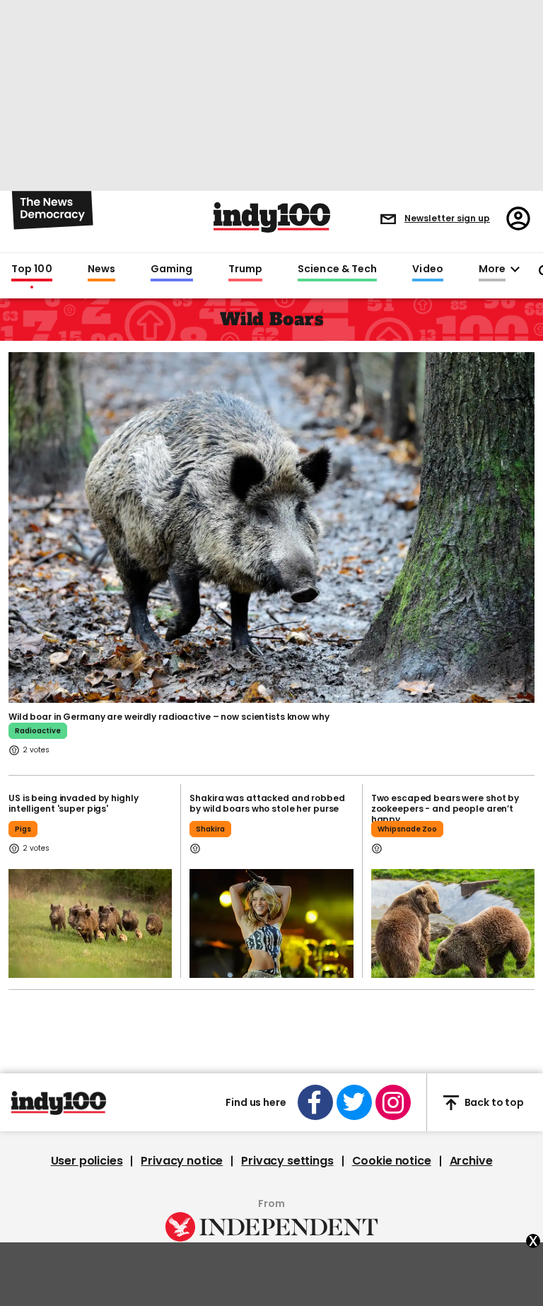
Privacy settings (287, 1161)
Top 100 (31, 269)
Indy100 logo (272, 217)
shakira (210, 829)
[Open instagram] (393, 1102)
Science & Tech (337, 269)
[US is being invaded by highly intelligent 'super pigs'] (90, 923)
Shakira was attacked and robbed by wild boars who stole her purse (266, 803)
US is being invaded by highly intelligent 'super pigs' (73, 803)
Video (427, 269)
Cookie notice (391, 1161)
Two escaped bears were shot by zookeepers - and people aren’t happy (445, 808)
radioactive (38, 730)
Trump (245, 269)
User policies (87, 1161)
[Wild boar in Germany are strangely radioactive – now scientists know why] (271, 526)
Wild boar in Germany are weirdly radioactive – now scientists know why (168, 717)
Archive (471, 1161)
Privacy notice (182, 1161)
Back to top (494, 1102)
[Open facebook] (315, 1102)
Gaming (172, 269)
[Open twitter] (354, 1102)
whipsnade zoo (407, 829)
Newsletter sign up (447, 218)
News (101, 269)
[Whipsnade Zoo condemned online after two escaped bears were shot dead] (453, 923)
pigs (23, 829)
